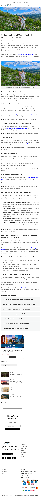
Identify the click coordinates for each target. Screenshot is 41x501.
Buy (14, 2)
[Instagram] (5, 458)
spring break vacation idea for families (23, 144)
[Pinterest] (27, 2)
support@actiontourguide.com (21, 0)
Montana (12, 394)
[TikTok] (20, 2)
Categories (4, 361)
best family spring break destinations (24, 54)
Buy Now (12, 357)
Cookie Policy (27, 495)
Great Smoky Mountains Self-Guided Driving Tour (22, 114)
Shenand (30, 177)
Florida (11, 372)
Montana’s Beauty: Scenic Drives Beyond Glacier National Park (16, 397)
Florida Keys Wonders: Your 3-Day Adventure (16, 390)
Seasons (3, 32)
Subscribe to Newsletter (26, 465)
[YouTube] (26, 2)
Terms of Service (38, 496)
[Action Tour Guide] (8, 5)
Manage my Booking (18, 495)
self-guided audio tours (25, 288)
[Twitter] (10, 458)
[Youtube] (13, 458)
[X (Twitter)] (24, 2)
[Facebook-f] (8, 458)
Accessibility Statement (33, 495)
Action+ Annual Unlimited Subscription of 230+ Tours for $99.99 (12, 351)
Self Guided (7, 32)
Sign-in (18, 2)
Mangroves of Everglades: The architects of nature (16, 375)
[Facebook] (23, 2)
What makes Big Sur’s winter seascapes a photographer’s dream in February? (17, 383)
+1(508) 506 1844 (28, 473)
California (12, 379)
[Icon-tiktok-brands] (3, 458)
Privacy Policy (23, 495)
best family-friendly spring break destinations (17, 128)
